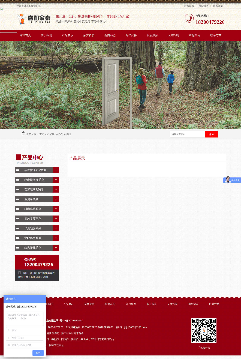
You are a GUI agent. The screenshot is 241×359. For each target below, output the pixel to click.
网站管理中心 (56, 345)
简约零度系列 (32, 218)
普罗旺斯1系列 (33, 189)
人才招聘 (173, 35)
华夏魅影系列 (32, 228)
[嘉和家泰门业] (33, 23)
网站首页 (25, 35)
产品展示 (67, 35)
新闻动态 (110, 35)
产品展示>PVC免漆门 (59, 134)
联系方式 (215, 35)
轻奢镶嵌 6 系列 (34, 179)
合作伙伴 (131, 35)
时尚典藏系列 (32, 208)
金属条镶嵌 (31, 199)
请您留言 (194, 35)
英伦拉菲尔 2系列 (35, 170)
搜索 (211, 134)
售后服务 (152, 35)
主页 (41, 134)
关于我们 (46, 35)
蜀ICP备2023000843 (71, 320)
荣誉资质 (88, 35)
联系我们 (218, 6)
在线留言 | (190, 6)
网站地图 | (205, 6)
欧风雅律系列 (32, 247)
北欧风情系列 (32, 238)
